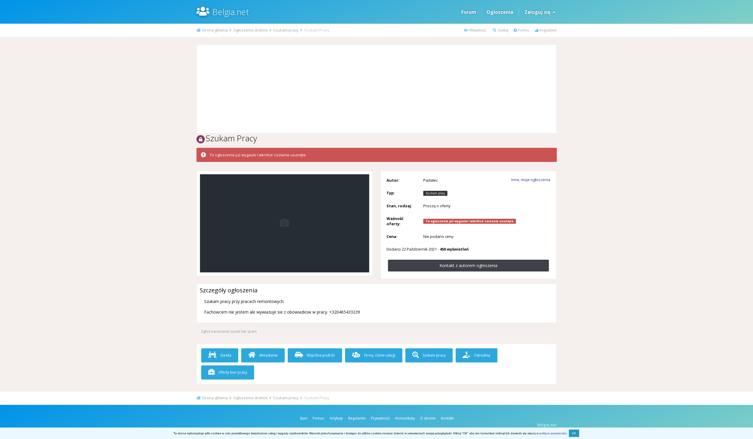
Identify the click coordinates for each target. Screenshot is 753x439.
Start (303, 418)
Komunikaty (405, 418)
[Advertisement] (376, 89)
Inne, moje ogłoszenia (530, 179)
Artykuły (336, 418)
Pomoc (523, 30)
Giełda (225, 355)
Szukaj (502, 30)
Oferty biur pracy (232, 372)
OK (574, 433)
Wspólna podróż (320, 355)
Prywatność (380, 418)
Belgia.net (230, 11)
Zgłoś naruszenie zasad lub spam (229, 331)
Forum (468, 12)
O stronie (428, 418)
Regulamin (548, 30)
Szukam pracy (434, 355)
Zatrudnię (481, 355)
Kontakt (447, 418)
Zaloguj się (538, 12)
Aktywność (477, 30)
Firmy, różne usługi (379, 355)
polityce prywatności (553, 433)
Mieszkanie (268, 355)
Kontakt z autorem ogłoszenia (468, 265)
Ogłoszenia (500, 12)
